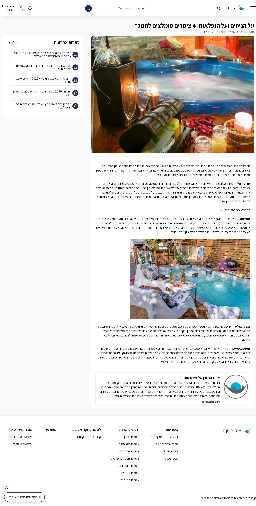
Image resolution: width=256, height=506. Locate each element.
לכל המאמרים (211, 402)
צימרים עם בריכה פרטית (125, 458)
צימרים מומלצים (203, 175)
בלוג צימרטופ (170, 451)
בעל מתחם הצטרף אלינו (164, 437)
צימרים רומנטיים (130, 480)
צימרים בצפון (131, 437)
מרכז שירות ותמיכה (167, 444)
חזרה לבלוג (14, 42)
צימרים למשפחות (129, 444)
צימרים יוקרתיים (130, 473)
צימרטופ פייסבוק (22, 444)
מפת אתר (49, 429)
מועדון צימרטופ (21, 429)
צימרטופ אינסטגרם (21, 437)
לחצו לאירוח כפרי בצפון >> (234, 210)
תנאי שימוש (171, 458)
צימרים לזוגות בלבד (127, 466)
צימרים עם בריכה (129, 451)
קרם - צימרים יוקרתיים (88, 437)
